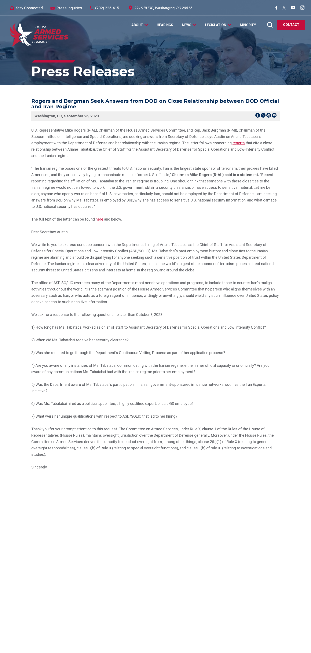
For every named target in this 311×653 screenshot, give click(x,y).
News (186, 25)
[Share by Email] (274, 116)
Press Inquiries (69, 8)
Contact (291, 25)
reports (239, 143)
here (99, 219)
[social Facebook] (276, 8)
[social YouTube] (293, 8)
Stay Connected (29, 8)
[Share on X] (263, 116)
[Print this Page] (268, 116)
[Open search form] (270, 25)
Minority (248, 25)
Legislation (215, 25)
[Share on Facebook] (257, 116)
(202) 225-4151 (108, 8)
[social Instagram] (302, 8)
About (137, 25)
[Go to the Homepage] (39, 34)
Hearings (165, 25)
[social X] (284, 8)
